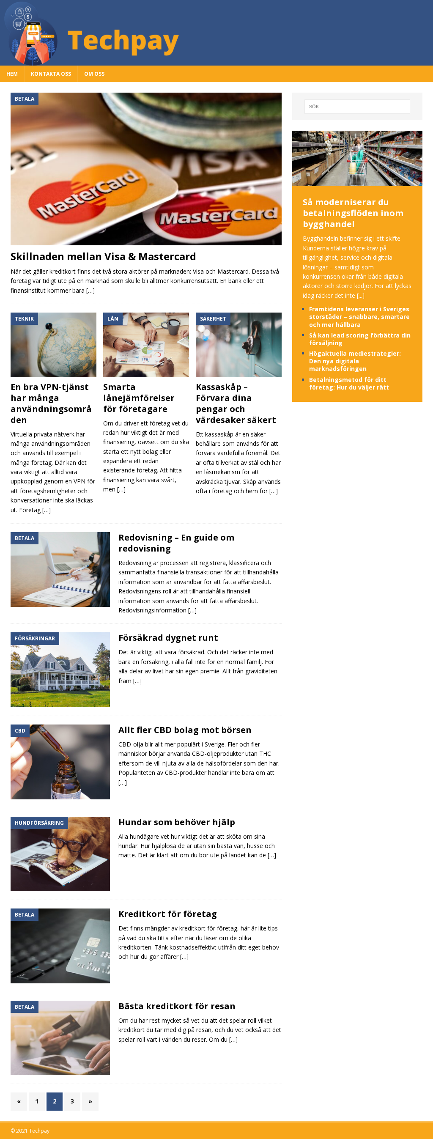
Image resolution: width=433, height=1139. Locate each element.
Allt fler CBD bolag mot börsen (185, 730)
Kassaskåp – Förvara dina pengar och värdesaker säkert (236, 403)
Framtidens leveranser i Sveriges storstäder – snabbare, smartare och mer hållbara (359, 316)
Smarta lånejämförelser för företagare (139, 397)
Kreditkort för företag (167, 913)
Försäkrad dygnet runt (168, 637)
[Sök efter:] (357, 106)
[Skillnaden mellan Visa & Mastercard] (146, 169)
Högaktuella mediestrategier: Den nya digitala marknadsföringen (355, 361)
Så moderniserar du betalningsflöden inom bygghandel (353, 213)
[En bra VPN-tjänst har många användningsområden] (53, 345)
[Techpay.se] (216, 61)
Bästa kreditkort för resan (177, 1006)
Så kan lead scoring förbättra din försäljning (360, 339)
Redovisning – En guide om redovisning (176, 543)
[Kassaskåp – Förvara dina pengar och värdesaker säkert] (239, 345)
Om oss (94, 73)
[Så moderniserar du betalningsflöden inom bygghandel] (357, 181)
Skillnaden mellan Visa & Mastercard (103, 256)
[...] (360, 295)
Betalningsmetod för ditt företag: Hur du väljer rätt (349, 383)
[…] (90, 290)
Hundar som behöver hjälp (176, 822)
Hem (12, 73)
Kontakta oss (51, 73)
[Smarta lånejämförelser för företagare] (146, 345)
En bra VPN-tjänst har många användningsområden (51, 403)
